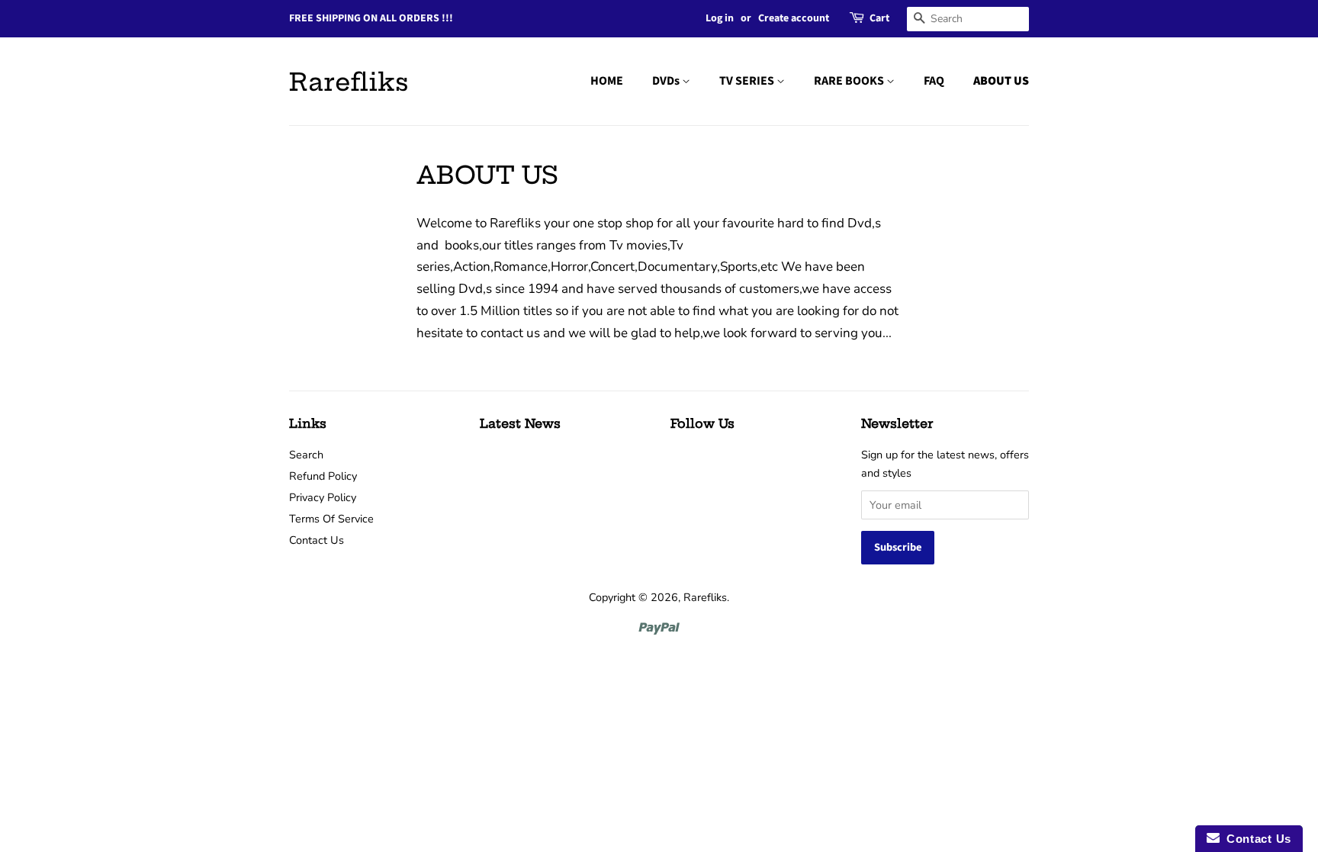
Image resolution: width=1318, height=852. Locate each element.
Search (306, 454)
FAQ (934, 80)
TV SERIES (747, 80)
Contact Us (316, 540)
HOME (606, 80)
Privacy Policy (322, 497)
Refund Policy (323, 476)
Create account (793, 18)
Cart (879, 18)
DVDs (667, 80)
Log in (720, 18)
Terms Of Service (331, 518)
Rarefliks (349, 81)
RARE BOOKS (850, 80)
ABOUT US (1001, 80)
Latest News (520, 423)
